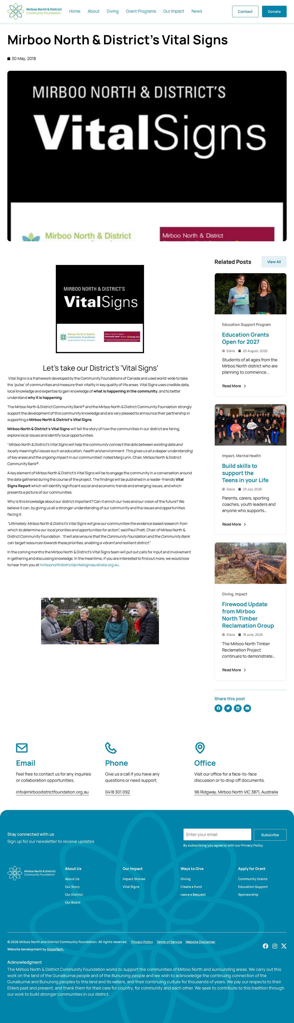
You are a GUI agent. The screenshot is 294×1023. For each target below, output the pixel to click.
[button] (218, 708)
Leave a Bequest (193, 894)
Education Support (253, 887)
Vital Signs (131, 887)
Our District (74, 894)
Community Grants (253, 879)
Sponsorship (248, 894)
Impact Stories (134, 879)
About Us (72, 879)
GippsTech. (55, 949)
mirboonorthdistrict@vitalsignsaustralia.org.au (79, 564)
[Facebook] (265, 946)
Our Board (72, 902)
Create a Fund (191, 887)
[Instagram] (274, 946)
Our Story (72, 887)
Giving (186, 879)
